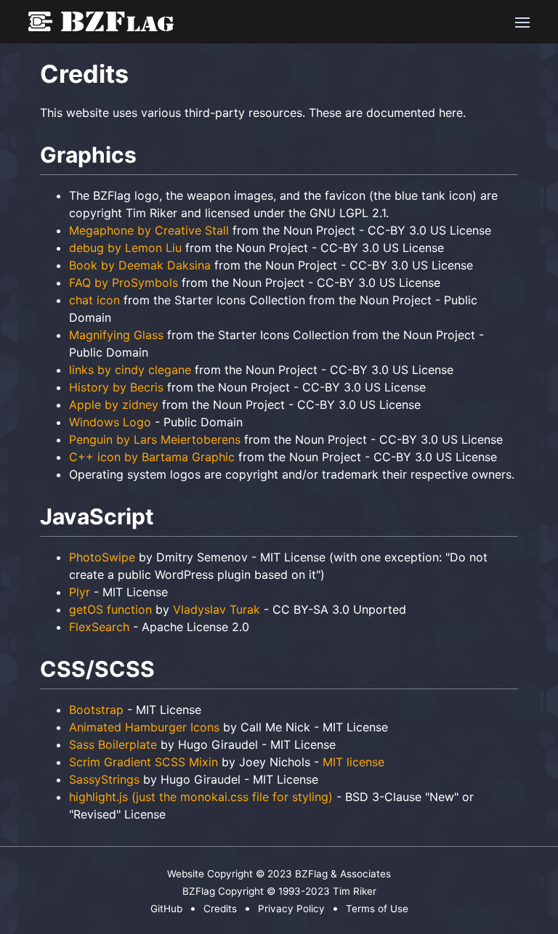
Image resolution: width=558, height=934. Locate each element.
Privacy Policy (291, 908)
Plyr (79, 592)
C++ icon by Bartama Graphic (152, 457)
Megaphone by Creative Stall (149, 230)
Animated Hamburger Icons (144, 727)
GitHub (166, 908)
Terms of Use (377, 908)
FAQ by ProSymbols (123, 282)
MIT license (353, 762)
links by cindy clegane (130, 369)
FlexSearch (99, 627)
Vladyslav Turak (216, 609)
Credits (220, 908)
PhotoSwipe (102, 557)
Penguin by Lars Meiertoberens (154, 439)
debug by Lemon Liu (125, 247)
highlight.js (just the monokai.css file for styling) (201, 796)
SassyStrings (104, 779)
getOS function (110, 609)
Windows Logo (110, 422)
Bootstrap (96, 709)
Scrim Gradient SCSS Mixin (143, 762)
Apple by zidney (113, 404)
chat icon (94, 300)
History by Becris (116, 387)
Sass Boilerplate (113, 744)
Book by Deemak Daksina (140, 265)
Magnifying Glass (116, 335)
